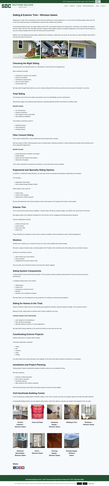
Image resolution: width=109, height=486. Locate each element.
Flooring (78, 6)
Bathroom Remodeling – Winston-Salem (20, 453)
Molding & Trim (71, 422)
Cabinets (72, 6)
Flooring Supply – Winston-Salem (54, 453)
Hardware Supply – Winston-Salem (54, 424)
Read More (91, 483)
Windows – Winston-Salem (88, 423)
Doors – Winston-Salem (37, 452)
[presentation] (20, 412)
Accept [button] (79, 483)
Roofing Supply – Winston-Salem (71, 453)
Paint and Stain (37, 422)
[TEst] (96, 1)
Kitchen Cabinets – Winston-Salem (20, 424)
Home (66, 6)
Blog (97, 6)
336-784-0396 (89, 1)
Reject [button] (85, 483)
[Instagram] (99, 1)
